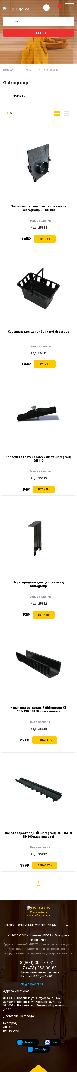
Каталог (40, 33)
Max (54, 1042)
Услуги (40, 925)
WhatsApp (41, 1049)
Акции (52, 925)
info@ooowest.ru (31, 984)
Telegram (30, 1042)
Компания (25, 925)
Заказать (45, 740)
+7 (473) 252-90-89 (38, 968)
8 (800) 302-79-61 (37, 962)
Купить (44, 238)
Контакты (66, 925)
